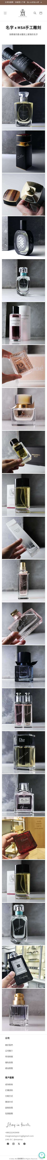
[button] (5, 13)
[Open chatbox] (42, 1155)
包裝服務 (9, 1113)
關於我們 (9, 1045)
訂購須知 (9, 1090)
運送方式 (9, 1102)
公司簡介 (9, 1051)
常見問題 (9, 1056)
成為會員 (9, 1084)
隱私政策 (9, 1062)
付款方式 (9, 1096)
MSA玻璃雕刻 (19, 1159)
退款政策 (9, 1108)
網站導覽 (9, 1068)
